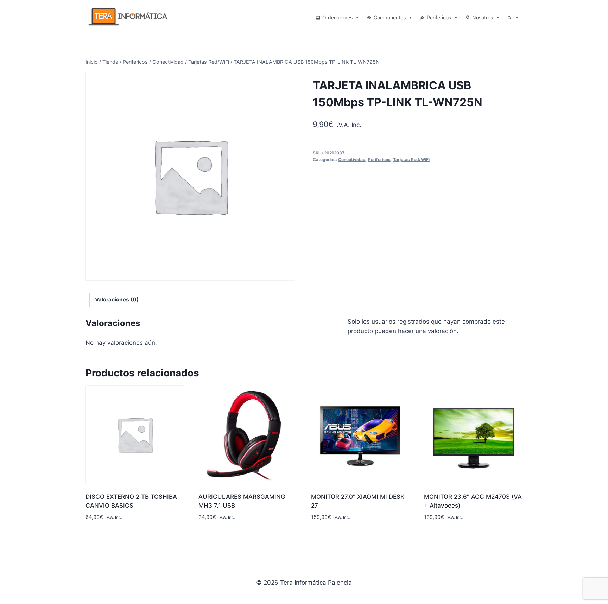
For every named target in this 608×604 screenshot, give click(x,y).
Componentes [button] (390, 17)
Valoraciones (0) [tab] (117, 299)
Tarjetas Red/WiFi (411, 159)
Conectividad (352, 159)
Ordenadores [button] (337, 17)
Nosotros (482, 17)
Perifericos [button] (439, 17)
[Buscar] (513, 17)
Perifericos (379, 159)
